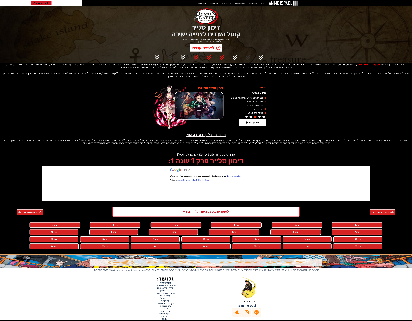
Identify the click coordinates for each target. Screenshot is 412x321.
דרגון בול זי (165, 316)
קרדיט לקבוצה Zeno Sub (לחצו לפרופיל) (206, 154)
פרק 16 (206, 239)
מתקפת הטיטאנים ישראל (165, 293)
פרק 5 (115, 225)
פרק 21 (307, 246)
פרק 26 (54, 246)
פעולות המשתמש (240, 3)
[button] (199, 105)
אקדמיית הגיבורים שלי (165, 303)
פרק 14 (307, 239)
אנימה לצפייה (253, 3)
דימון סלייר (165, 308)
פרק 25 (105, 246)
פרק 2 (297, 225)
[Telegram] (256, 312)
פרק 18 (104, 239)
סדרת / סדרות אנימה (165, 288)
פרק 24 (155, 246)
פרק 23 (206, 246)
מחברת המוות (165, 311)
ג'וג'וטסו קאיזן (165, 306)
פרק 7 (357, 232)
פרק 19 (54, 239)
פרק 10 (173, 232)
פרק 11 (113, 232)
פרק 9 (234, 232)
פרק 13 (358, 239)
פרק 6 (54, 225)
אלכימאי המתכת (165, 313)
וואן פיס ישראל (165, 282)
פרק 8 (295, 232)
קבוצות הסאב (202, 3)
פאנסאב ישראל (226, 3)
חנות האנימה (214, 3)
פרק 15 (256, 239)
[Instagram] (246, 312)
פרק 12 (54, 232)
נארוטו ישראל (165, 298)
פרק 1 (357, 225)
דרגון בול (165, 319)
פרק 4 (175, 225)
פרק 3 (236, 225)
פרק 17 (155, 239)
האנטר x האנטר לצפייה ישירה (165, 285)
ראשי (262, 3)
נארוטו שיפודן (165, 290)
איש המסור (165, 301)
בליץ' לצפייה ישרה (165, 295)
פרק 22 (257, 246)
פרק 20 (358, 246)
